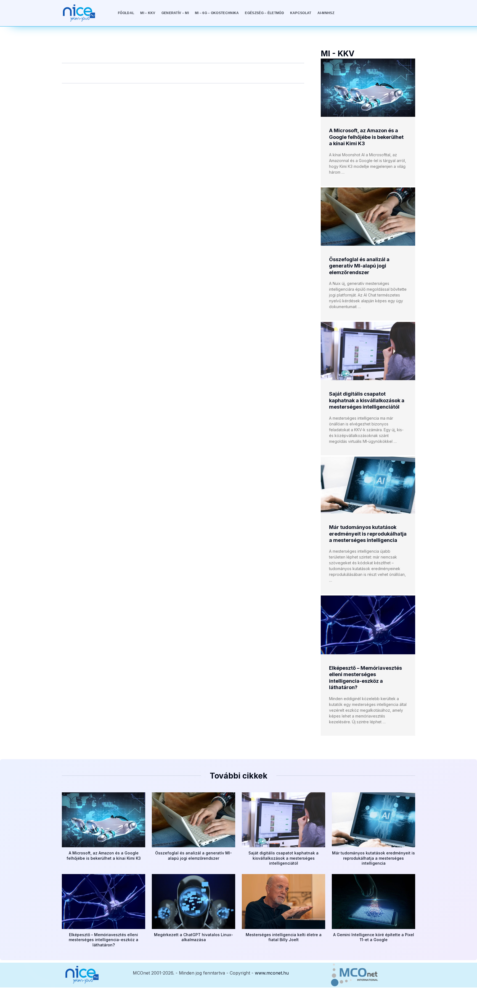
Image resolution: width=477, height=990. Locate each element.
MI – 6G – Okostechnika (217, 13)
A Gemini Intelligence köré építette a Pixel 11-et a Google (373, 937)
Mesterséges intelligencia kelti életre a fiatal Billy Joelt (284, 937)
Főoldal (126, 13)
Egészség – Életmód (264, 13)
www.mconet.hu (272, 973)
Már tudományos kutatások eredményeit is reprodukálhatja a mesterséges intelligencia (368, 533)
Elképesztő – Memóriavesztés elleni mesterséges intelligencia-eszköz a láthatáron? (103, 939)
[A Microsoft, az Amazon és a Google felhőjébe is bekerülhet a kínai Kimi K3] (368, 88)
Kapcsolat (300, 13)
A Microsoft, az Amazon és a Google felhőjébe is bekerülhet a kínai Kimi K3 (366, 137)
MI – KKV (147, 13)
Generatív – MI (175, 13)
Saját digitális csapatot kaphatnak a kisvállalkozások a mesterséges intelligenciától (366, 400)
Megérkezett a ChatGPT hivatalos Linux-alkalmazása (193, 937)
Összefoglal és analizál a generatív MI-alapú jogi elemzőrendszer (359, 265)
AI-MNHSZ (325, 13)
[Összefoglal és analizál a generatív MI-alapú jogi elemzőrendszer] (368, 216)
